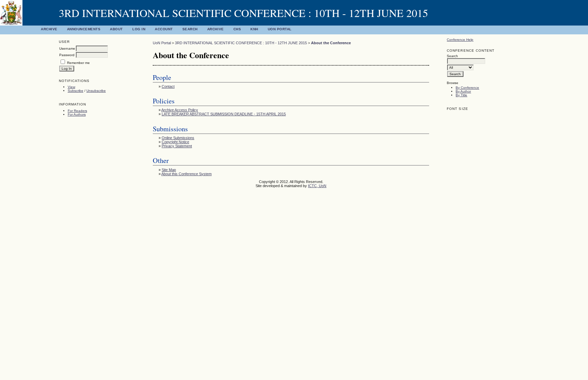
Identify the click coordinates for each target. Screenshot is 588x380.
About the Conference (331, 43)
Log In (138, 29)
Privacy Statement (177, 146)
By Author (463, 91)
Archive (49, 29)
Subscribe (75, 91)
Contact (168, 86)
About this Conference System (186, 174)
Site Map (169, 170)
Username (67, 48)
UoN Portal (280, 29)
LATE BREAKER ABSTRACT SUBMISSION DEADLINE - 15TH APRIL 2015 (224, 114)
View (71, 87)
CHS (237, 29)
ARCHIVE (215, 29)
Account (164, 29)
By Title (461, 95)
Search (190, 29)
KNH (254, 29)
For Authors (77, 114)
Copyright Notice (175, 142)
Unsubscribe (96, 91)
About (116, 29)
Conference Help (460, 40)
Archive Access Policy (179, 110)
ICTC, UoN (317, 186)
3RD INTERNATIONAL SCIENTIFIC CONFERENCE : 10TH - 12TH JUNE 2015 (241, 43)
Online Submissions (178, 138)
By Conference (467, 87)
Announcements (84, 29)
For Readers (77, 111)
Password (67, 55)
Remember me (78, 63)
